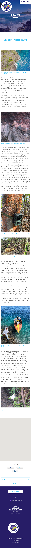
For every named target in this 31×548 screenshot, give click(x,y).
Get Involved (15, 514)
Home (15, 505)
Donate (25, 2)
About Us (15, 507)
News (15, 516)
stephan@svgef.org (16, 500)
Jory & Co (17, 542)
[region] (15, 439)
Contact (15, 518)
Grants (15, 512)
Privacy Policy (16, 540)
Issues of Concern (15, 509)
